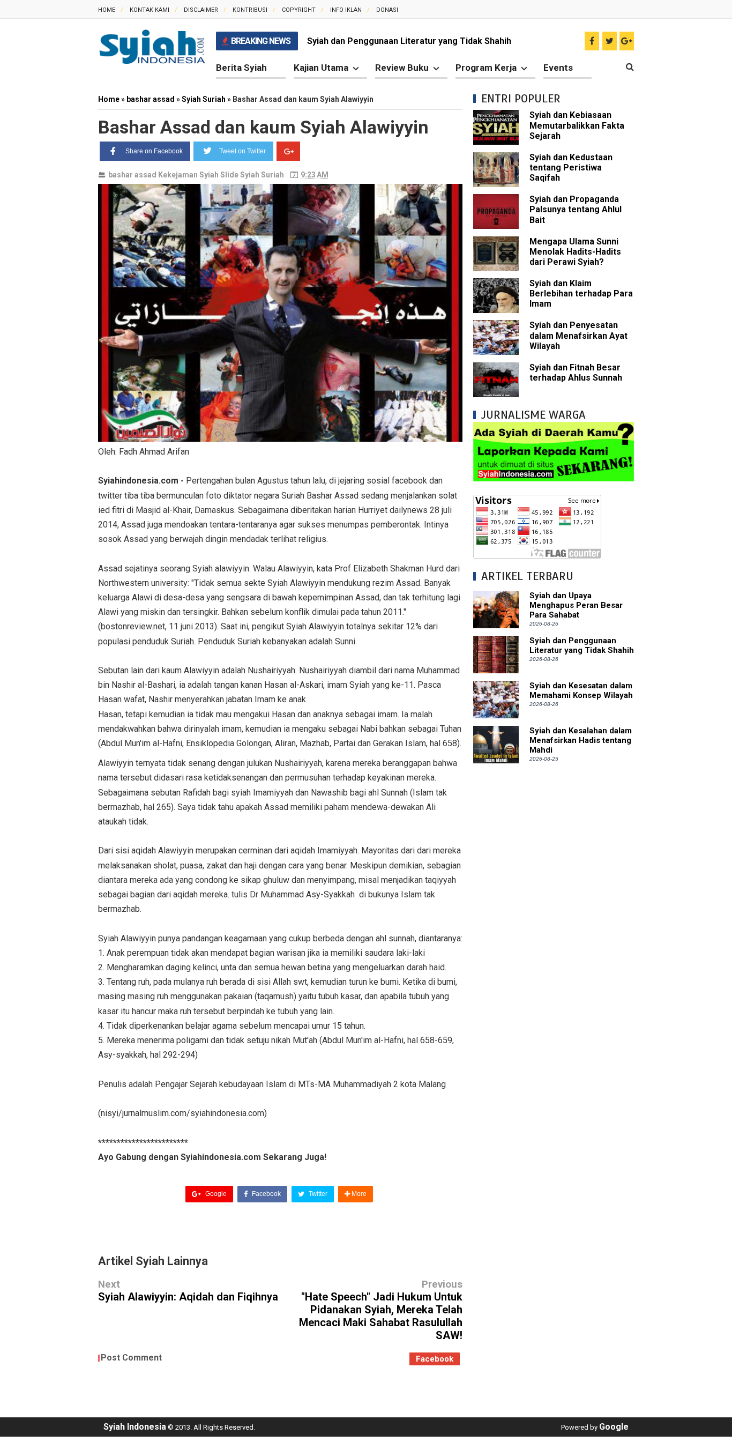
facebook (434, 1359)
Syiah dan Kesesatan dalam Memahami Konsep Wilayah (581, 690)
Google (215, 1194)
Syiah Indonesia (134, 1427)
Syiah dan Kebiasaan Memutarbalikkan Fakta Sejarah (576, 125)
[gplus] (626, 41)
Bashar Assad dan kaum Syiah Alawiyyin (263, 127)
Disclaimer (201, 9)
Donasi (387, 9)
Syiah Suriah (262, 174)
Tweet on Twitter (242, 151)
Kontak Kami (149, 9)
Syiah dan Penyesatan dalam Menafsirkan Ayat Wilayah (578, 335)
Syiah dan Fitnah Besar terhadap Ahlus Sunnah (575, 372)
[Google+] (288, 151)
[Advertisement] (553, 935)
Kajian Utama (321, 67)
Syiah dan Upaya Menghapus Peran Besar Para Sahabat (576, 605)
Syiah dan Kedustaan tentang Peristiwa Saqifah (571, 167)
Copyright (299, 9)
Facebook (265, 1194)
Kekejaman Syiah (188, 174)
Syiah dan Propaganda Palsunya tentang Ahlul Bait (575, 209)
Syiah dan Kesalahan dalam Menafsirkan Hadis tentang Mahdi (580, 740)
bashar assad (132, 174)
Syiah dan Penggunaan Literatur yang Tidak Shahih (409, 41)
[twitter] (609, 41)
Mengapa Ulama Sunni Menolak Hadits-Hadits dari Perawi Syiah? (575, 251)
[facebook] (592, 41)
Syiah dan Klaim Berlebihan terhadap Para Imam (581, 293)
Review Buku (402, 67)
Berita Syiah (241, 67)
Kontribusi (250, 9)
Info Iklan (346, 9)
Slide (229, 174)
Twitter (317, 1194)
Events (558, 67)
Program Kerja (486, 67)
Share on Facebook (154, 151)
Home (106, 9)
